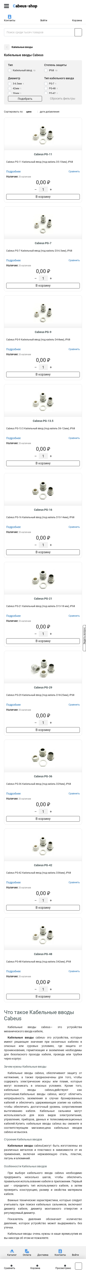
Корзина (77, 20)
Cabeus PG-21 (43, 598)
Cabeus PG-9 (43, 332)
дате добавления (49, 111)
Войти (43, 20)
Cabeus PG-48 (43, 954)
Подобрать (25, 98)
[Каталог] (6, 6)
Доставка (42, 1255)
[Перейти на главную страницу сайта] (30, 6)
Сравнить (9, 1268)
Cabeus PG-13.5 (43, 420)
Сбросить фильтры (62, 98)
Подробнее (13, 171)
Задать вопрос (84, 636)
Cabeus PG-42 (43, 865)
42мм (17, 88)
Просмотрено (63, 1268)
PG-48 (53, 88)
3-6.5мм (18, 83)
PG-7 (52, 83)
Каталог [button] (12, 1255)
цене (28, 111)
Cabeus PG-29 (43, 687)
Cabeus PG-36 (43, 776)
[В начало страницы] (78, 1266)
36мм (17, 93)
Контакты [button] (9, 20)
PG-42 (53, 93)
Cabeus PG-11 (43, 154)
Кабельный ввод (24, 70)
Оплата (27, 1255)
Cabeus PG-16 (43, 509)
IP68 (53, 70)
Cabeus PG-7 (43, 243)
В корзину (43, 197)
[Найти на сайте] (78, 32)
